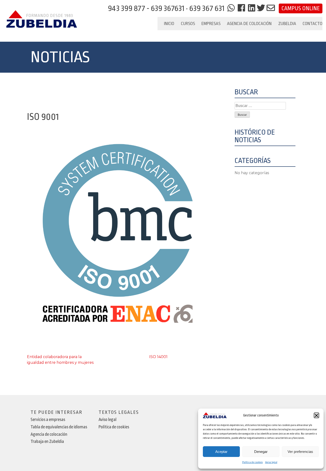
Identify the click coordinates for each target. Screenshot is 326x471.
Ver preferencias (300, 452)
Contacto (312, 23)
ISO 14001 (158, 357)
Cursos (188, 23)
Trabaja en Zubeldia (47, 441)
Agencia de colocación (249, 23)
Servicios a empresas (48, 419)
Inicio (169, 23)
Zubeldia (287, 23)
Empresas (211, 23)
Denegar (261, 452)
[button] (316, 415)
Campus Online (300, 8)
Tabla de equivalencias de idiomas (59, 427)
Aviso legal (271, 462)
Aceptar (221, 452)
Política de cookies (252, 462)
